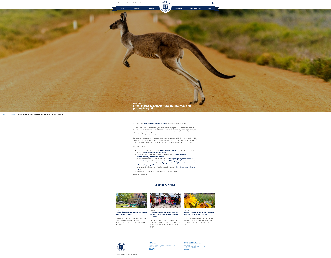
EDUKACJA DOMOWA (179, 8)
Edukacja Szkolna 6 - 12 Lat (191, 245)
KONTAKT (210, 8)
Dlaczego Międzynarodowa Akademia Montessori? (163, 245)
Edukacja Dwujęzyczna (190, 247)
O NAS (122, 8)
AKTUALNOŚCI (137, 8)
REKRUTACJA (151, 8)
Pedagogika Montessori (155, 246)
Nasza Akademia (153, 244)
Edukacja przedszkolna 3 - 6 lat (192, 244)
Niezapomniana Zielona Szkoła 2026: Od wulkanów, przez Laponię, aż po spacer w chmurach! (164, 214)
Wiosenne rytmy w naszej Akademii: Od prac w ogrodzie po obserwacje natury (199, 213)
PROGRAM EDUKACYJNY (195, 8)
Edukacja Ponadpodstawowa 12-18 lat (194, 246)
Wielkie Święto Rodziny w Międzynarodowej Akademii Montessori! (131, 213)
